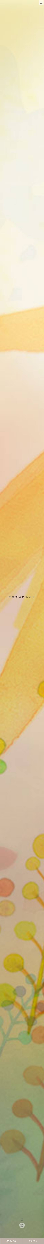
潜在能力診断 (11, 1241)
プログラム (33, 1241)
